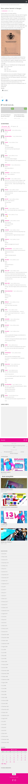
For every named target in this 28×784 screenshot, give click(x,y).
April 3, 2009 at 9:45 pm (18, 291)
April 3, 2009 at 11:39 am (14, 229)
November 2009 (5, 637)
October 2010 (5, 607)
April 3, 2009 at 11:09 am (14, 199)
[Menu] (26, 1)
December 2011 (5, 574)
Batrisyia (6, 208)
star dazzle (7, 325)
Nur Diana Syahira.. (8, 136)
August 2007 (4, 718)
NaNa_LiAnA (7, 283)
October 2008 (5, 676)
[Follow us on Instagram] (26, 440)
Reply (6, 133)
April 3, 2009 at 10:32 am (15, 172)
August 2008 (4, 682)
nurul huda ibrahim (8, 248)
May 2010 (4, 619)
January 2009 (4, 667)
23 (14, 759)
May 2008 (4, 691)
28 (6, 762)
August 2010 (4, 613)
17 (17, 757)
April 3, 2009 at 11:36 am (15, 220)
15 (10, 757)
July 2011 (4, 586)
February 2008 (5, 700)
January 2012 (4, 571)
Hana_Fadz (7, 270)
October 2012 (5, 565)
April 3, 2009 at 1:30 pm (15, 270)
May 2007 (4, 727)
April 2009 (4, 658)
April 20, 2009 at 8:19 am (13, 395)
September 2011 (5, 583)
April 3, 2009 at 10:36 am (16, 178)
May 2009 (4, 655)
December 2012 (5, 562)
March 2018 (4, 556)
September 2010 (5, 610)
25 (21, 759)
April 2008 (4, 694)
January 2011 (4, 604)
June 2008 (4, 688)
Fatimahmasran (8, 352)
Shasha (6, 155)
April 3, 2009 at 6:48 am (16, 130)
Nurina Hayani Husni (8, 290)
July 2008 (4, 685)
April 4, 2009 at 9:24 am (15, 364)
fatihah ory (7, 239)
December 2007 (5, 706)
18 (21, 757)
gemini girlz (7, 220)
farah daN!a (7, 319)
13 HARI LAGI (4, 524)
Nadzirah (6, 189)
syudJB (6, 214)
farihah (6, 370)
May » (5, 763)
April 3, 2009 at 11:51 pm (14, 301)
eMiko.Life (7, 301)
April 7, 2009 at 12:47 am (17, 384)
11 (21, 755)
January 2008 (4, 703)
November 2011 (5, 577)
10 (17, 755)
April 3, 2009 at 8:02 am (16, 164)
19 (25, 757)
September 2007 (5, 715)
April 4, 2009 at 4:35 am (15, 331)
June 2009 (4, 652)
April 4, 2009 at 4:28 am (14, 325)
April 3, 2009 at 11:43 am (14, 239)
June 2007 (4, 724)
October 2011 (5, 580)
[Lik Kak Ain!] (24, 440)
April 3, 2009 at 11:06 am (14, 189)
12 (25, 755)
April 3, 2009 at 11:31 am (13, 214)
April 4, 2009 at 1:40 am (13, 309)
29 (10, 762)
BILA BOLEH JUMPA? (6, 472)
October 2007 (5, 712)
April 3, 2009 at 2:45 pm (15, 283)
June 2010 (4, 616)
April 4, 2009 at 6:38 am (16, 352)
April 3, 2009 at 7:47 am (13, 155)
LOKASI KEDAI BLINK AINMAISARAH (9, 507)
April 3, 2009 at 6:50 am (17, 136)
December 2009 (5, 634)
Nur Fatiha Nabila (8, 384)
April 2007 (4, 730)
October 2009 (5, 640)
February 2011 (5, 601)
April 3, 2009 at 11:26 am (14, 208)
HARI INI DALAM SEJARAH (7, 489)
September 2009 (5, 643)
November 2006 (5, 742)
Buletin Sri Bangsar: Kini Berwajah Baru (10, 4)
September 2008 (5, 679)
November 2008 (5, 673)
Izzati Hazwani (7, 164)
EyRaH (6, 309)
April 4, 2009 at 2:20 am (15, 319)
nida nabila (7, 259)
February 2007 (5, 736)
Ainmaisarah (4, 10)
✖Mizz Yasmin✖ (8, 130)
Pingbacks (15, 126)
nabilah (6, 344)
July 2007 (4, 721)
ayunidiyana (7, 172)
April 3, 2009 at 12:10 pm (17, 248)
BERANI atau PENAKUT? (6, 542)
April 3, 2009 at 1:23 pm (14, 259)
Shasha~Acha (7, 364)
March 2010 (4, 625)
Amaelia (6, 142)
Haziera (6, 395)
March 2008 (4, 697)
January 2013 (4, 559)
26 (25, 759)
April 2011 (4, 595)
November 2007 (5, 709)
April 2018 (4, 553)
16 (26, 108)
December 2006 (5, 739)
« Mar (2, 763)
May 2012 (4, 568)
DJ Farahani (7, 331)
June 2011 (4, 589)
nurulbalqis (7, 229)
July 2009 (4, 649)
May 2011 (4, 592)
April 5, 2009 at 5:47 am (13, 370)
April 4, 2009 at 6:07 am (13, 344)
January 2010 (4, 631)
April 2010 (4, 622)
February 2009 (5, 664)
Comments (6, 126)
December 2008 (5, 670)
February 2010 (5, 628)
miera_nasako (7, 178)
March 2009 (4, 661)
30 (26, 4)
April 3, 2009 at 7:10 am (13, 142)
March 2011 (4, 598)
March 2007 (4, 733)
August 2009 (4, 646)
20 (2, 759)
